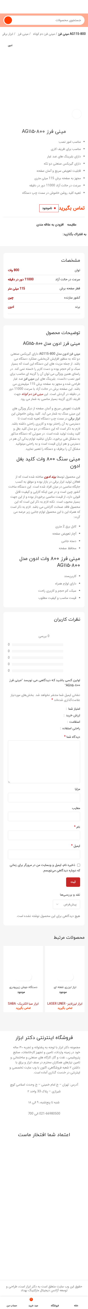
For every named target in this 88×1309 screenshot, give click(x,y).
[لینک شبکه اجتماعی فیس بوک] (59, 234)
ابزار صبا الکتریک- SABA (23, 1003)
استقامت (74, 722)
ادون (11, 306)
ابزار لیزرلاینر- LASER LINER (64, 1003)
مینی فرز (23, 33)
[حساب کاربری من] (5, 6)
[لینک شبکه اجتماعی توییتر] (53, 234)
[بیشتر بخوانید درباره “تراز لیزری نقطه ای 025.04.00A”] (69, 977)
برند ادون (50, 476)
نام (77, 827)
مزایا (77, 789)
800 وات (13, 270)
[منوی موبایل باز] (83, 6)
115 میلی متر (16, 288)
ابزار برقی (7, 33)
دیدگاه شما (72, 736)
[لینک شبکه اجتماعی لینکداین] (43, 234)
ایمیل (75, 845)
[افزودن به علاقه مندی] (61, 977)
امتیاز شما (73, 709)
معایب (76, 808)
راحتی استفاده (71, 729)
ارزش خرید (72, 716)
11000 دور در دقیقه (21, 279)
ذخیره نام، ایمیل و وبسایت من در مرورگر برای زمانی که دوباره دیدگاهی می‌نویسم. (45, 868)
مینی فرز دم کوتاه (44, 33)
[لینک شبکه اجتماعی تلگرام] (38, 234)
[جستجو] (8, 20)
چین (11, 297)
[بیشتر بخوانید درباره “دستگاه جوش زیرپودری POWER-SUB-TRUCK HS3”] (27, 977)
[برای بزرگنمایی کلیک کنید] (76, 113)
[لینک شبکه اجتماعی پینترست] (48, 234)
